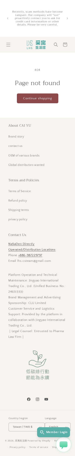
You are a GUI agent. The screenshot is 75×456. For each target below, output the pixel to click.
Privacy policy (18, 447)
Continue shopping (37, 98)
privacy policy (17, 219)
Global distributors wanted (26, 165)
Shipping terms (18, 210)
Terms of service (38, 447)
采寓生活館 (21, 441)
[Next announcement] (67, 18)
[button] (8, 44)
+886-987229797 (30, 255)
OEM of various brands (24, 155)
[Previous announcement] (7, 18)
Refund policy (17, 200)
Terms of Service (19, 191)
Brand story (16, 136)
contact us (15, 146)
